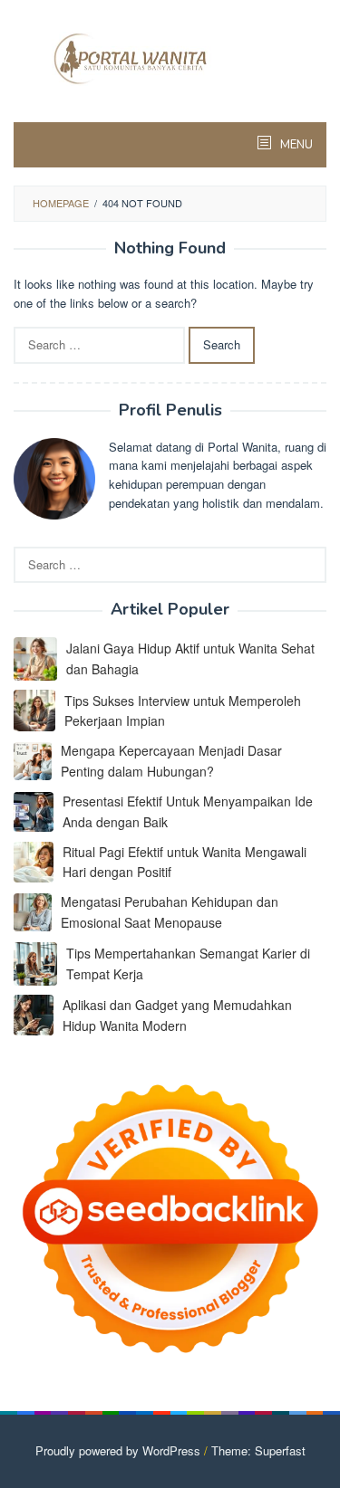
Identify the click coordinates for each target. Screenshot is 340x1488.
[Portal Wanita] (170, 56)
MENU (295, 145)
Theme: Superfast (258, 1450)
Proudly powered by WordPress (117, 1450)
